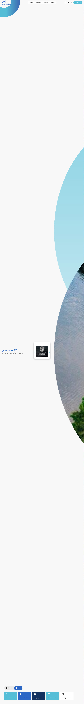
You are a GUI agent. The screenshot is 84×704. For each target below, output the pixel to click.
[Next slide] (49, 352)
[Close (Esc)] (48, 343)
